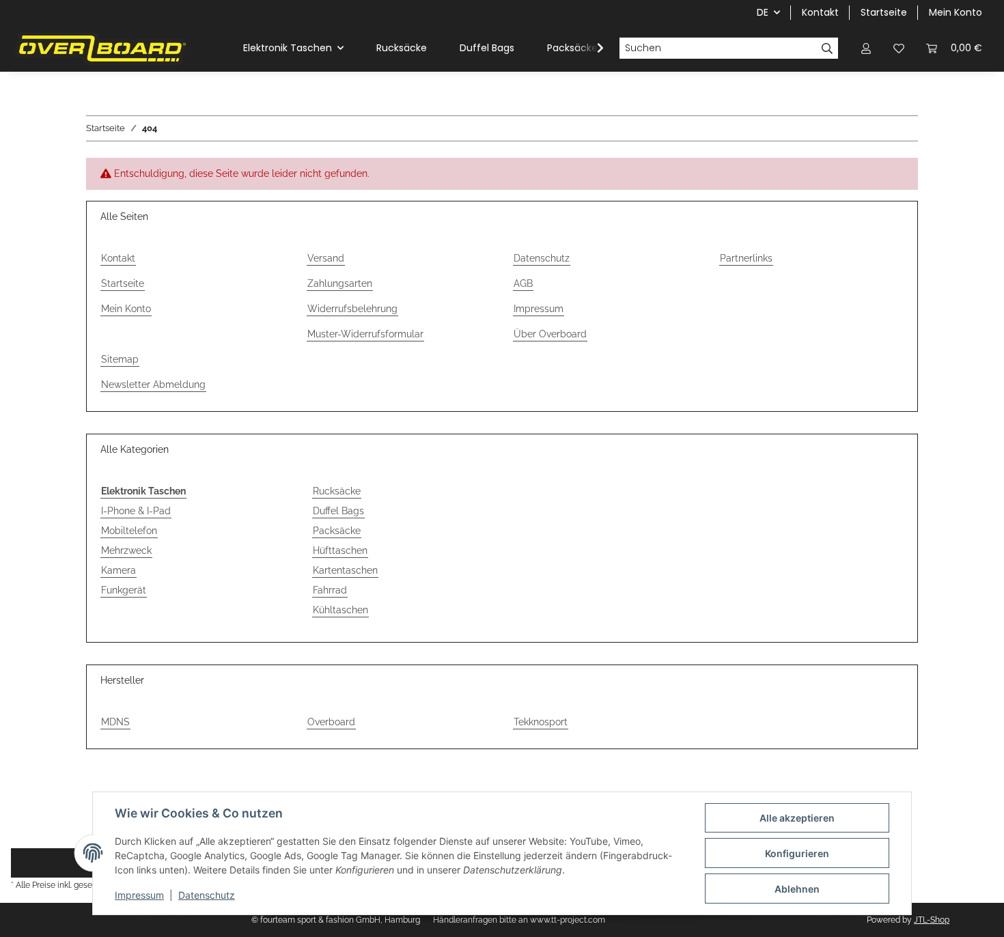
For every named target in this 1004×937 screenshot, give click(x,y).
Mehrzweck (126, 550)
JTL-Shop (931, 920)
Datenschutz (206, 895)
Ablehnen (797, 889)
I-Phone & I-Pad (136, 510)
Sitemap (120, 359)
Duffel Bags (338, 510)
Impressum (139, 895)
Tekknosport (541, 721)
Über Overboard (550, 333)
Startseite (884, 12)
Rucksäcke (337, 491)
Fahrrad (330, 590)
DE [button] (762, 12)
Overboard (331, 721)
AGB (523, 283)
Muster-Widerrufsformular (365, 333)
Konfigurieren (797, 853)
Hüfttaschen (340, 550)
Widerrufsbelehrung (352, 308)
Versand (325, 258)
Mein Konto (955, 12)
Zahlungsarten (339, 283)
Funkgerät (123, 590)
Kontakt (820, 12)
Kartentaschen (345, 570)
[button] (866, 48)
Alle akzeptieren (797, 818)
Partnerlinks (746, 258)
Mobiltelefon (129, 530)
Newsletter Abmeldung (153, 384)
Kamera (118, 570)
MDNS (115, 721)
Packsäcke (337, 530)
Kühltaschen (340, 609)
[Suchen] (827, 48)
